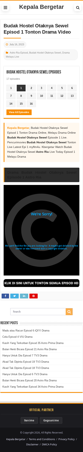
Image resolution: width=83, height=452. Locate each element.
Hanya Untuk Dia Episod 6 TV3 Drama (24, 374)
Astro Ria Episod (19, 52)
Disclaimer (32, 444)
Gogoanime (51, 420)
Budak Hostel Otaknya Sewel (45, 52)
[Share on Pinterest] (33, 296)
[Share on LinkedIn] (24, 296)
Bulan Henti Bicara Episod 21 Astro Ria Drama (29, 349)
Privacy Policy (66, 439)
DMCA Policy (49, 444)
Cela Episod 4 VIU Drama (17, 336)
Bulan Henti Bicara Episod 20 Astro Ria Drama (29, 380)
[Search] (77, 7)
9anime (29, 420)
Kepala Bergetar (41, 7)
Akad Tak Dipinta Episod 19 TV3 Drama (25, 361)
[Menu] (5, 7)
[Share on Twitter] (14, 296)
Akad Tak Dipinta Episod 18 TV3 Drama (25, 367)
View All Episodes (19, 112)
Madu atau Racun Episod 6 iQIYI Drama (25, 330)
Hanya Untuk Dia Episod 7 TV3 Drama (24, 355)
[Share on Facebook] (5, 296)
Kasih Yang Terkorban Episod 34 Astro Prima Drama (32, 386)
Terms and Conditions (42, 439)
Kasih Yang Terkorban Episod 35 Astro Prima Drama (32, 343)
